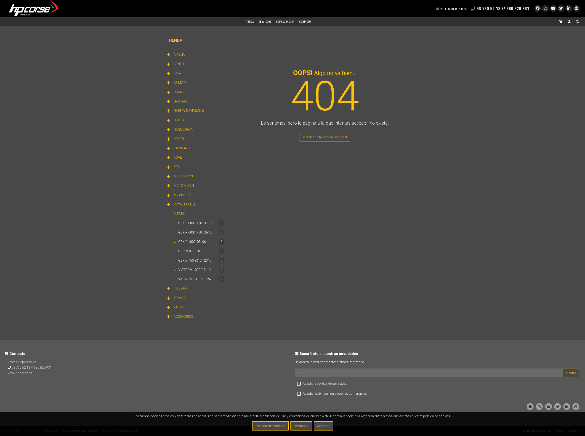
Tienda (175, 40)
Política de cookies (270, 426)
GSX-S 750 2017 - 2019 (200, 260)
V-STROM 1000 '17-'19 (200, 270)
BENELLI (180, 64)
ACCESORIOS (183, 316)
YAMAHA (180, 298)
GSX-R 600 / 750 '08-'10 (200, 232)
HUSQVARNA (183, 129)
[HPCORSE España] (33, 15)
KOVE (178, 157)
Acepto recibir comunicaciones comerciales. (335, 393)
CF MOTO (181, 82)
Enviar (571, 373)
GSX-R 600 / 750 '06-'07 (200, 223)
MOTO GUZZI (183, 176)
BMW (177, 73)
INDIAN (179, 139)
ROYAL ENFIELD (185, 204)
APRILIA (179, 54)
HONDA (179, 120)
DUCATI (179, 92)
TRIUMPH (181, 288)
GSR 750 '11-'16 (200, 251)
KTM (177, 167)
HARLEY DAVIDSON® (189, 111)
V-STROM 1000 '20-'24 (200, 279)
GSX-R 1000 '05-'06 (200, 242)
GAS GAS (180, 101)
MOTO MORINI (184, 185)
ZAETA (178, 307)
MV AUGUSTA (184, 195)
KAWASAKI (182, 148)
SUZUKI (179, 213)
